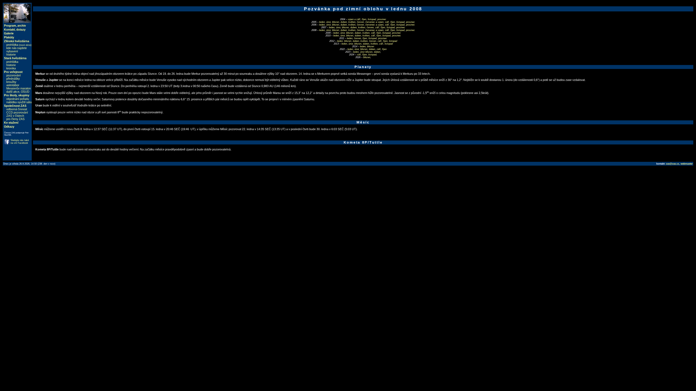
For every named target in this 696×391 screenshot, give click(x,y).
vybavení (12, 51)
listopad (372, 19)
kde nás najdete (16, 48)
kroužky (11, 81)
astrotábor (12, 85)
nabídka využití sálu (19, 102)
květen (351, 22)
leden (322, 22)
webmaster (687, 163)
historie (11, 54)
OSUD (25, 91)
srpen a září (354, 19)
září (387, 22)
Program (10, 25)
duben (344, 22)
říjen (364, 19)
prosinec (381, 19)
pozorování (13, 75)
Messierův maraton (18, 88)
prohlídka (18, 44)
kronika (11, 68)
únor (328, 22)
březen (335, 22)
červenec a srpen (374, 22)
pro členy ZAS (15, 119)
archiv (21, 25)
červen (360, 22)
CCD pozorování (17, 112)
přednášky (13, 78)
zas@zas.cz (672, 163)
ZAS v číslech (15, 115)
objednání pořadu (17, 98)
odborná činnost (16, 109)
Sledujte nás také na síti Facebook (20, 141)
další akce (12, 91)
